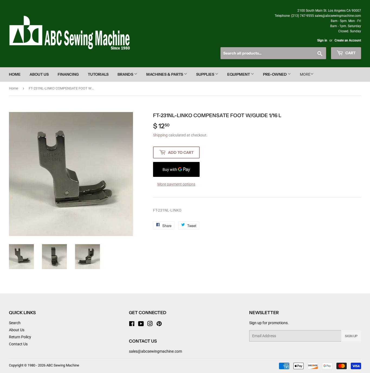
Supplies (205, 74)
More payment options (176, 184)
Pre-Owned (275, 74)
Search (15, 323)
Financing (68, 74)
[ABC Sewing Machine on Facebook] (132, 324)
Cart (350, 52)
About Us (39, 74)
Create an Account (348, 40)
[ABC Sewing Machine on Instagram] (150, 324)
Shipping (160, 135)
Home (15, 74)
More (305, 74)
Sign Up (351, 336)
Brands (126, 74)
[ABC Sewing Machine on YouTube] (141, 324)
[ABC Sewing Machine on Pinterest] (159, 324)
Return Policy (20, 337)
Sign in (322, 40)
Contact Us (18, 344)
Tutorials (98, 74)
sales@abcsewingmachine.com (155, 351)
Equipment (239, 74)
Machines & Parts (165, 74)
